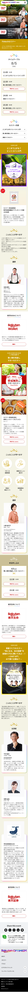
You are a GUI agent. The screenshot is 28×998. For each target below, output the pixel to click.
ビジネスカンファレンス (6, 967)
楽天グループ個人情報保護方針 (7, 984)
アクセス (3, 963)
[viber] (14, 930)
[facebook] (5, 930)
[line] (22, 930)
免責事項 (3, 986)
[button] (25, 2)
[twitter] (9, 930)
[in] (18, 930)
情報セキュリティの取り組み (7, 981)
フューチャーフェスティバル (7, 971)
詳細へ (14, 344)
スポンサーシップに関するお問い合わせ (9, 979)
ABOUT (3, 956)
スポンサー (3, 960)
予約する (14, 88)
